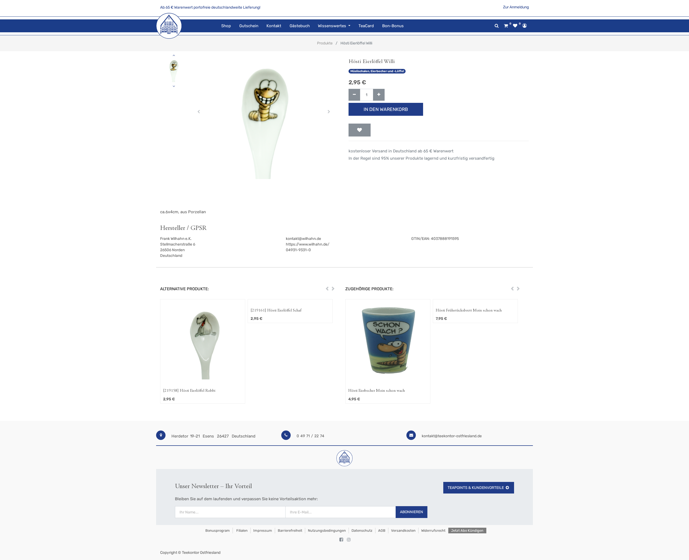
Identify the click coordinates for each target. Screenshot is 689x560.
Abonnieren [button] (411, 512)
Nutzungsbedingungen (327, 530)
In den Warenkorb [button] (386, 109)
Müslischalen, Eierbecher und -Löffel (377, 71)
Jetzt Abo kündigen (467, 530)
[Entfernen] (354, 95)
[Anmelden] (524, 25)
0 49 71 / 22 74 (310, 436)
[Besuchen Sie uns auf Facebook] (341, 539)
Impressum (262, 530)
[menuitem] (226, 26)
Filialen (241, 530)
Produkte (325, 43)
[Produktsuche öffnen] (497, 25)
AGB (381, 530)
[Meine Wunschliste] (515, 26)
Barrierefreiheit (290, 530)
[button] (198, 112)
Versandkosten (403, 530)
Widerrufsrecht (433, 530)
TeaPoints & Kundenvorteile (476, 487)
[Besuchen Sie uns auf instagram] (349, 539)
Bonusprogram (217, 530)
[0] (506, 26)
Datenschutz (361, 530)
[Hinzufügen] (379, 95)
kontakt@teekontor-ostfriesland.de (452, 436)
